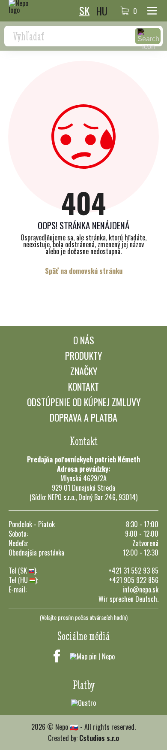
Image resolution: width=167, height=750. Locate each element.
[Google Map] (92, 656)
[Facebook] (57, 656)
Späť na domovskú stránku (83, 270)
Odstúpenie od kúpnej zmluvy (83, 401)
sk (84, 10)
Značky (83, 371)
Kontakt (83, 386)
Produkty (83, 355)
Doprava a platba (83, 417)
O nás (83, 340)
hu (101, 11)
